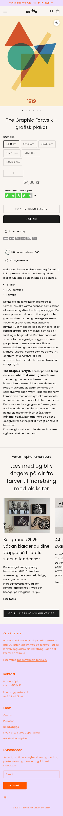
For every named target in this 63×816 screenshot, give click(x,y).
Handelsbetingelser (15, 738)
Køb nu (31, 219)
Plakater (8, 721)
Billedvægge (11, 727)
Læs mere (9, 599)
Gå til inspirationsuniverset (31, 613)
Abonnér (15, 785)
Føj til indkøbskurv (31, 208)
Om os (7, 715)
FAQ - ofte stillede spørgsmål (21, 732)
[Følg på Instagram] (5, 798)
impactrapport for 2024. (32, 660)
